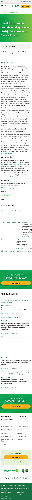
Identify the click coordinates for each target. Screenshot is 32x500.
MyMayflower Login (26, 1)
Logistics (19, 439)
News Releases (6, 195)
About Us (4, 433)
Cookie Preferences (21, 494)
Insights (24, 222)
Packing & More (21, 416)
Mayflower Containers (13, 164)
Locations (19, 430)
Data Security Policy (6, 492)
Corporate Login (6, 436)
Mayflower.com (14, 177)
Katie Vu (5, 62)
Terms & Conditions (6, 494)
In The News (6, 377)
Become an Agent (6, 430)
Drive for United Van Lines (7, 440)
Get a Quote (25, 6)
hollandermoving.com (7, 153)
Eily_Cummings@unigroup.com (10, 188)
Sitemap (3, 444)
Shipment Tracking (22, 426)
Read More (25, 236)
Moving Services (6, 416)
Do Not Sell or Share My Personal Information (7, 497)
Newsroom (20, 433)
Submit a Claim (21, 436)
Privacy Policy (20, 492)
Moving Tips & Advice (7, 420)
